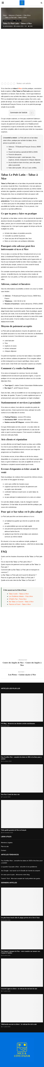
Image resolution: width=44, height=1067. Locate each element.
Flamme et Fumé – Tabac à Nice (20, 604)
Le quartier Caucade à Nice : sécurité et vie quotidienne (19, 867)
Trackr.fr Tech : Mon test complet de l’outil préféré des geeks (20, 878)
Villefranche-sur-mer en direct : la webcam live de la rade (19, 1024)
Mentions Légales (6, 842)
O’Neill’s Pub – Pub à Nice (18, 599)
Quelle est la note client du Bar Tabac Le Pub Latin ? (18, 580)
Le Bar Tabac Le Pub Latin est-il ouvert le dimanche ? (18, 575)
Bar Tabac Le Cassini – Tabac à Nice (21, 601)
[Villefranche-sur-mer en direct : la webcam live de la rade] (22, 1008)
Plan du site (5, 846)
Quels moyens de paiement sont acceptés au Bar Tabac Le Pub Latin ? (21, 566)
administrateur (9, 26)
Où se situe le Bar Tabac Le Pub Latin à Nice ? (16, 562)
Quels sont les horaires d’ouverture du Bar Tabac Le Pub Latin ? (21, 558)
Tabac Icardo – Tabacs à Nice (19, 594)
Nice (20, 88)
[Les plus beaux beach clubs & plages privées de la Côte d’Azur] (22, 902)
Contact (3, 850)
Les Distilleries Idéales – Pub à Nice (21, 596)
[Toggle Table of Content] (30, 113)
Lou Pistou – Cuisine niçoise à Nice (22, 675)
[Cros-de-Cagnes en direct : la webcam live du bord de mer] (22, 972)
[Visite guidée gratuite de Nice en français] (22, 814)
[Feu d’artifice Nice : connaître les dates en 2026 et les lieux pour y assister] (22, 741)
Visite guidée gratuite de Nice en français (13, 830)
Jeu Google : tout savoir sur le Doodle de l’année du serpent (20, 870)
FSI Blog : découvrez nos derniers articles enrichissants (18, 723)
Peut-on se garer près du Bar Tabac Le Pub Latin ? (18, 577)
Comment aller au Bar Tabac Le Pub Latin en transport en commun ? (20, 571)
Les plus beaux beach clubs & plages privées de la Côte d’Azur (20, 917)
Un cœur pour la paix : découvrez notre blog (15, 874)
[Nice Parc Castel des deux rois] (22, 778)
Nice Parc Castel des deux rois (10, 794)
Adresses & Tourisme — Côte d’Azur (12, 20)
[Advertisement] (22, 57)
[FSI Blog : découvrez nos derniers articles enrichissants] (22, 707)
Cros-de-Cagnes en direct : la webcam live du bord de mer (19, 988)
